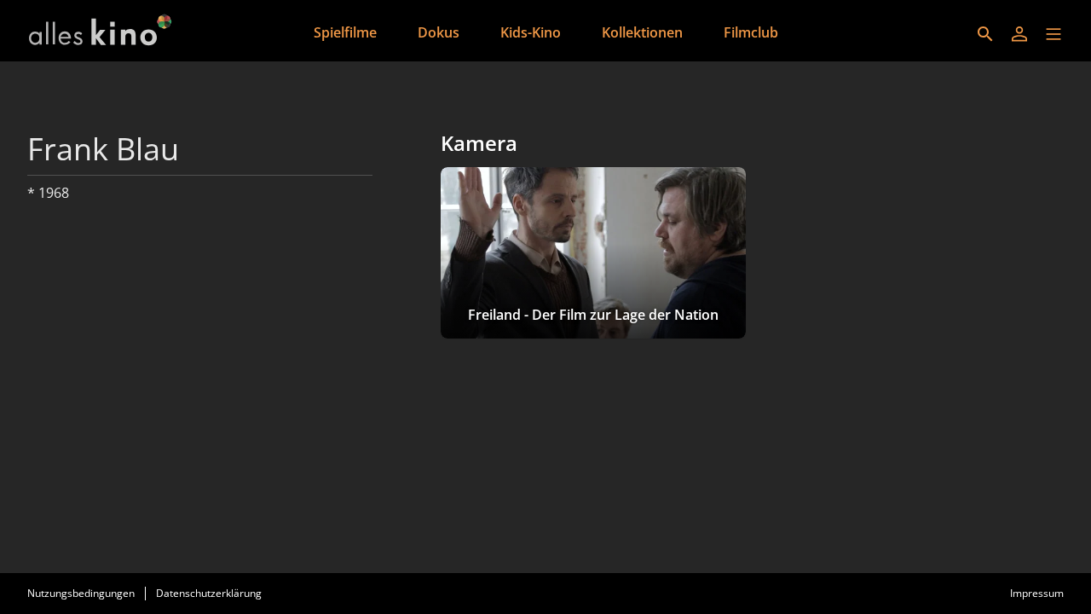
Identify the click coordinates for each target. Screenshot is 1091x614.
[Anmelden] (1019, 34)
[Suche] (985, 34)
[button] (1053, 34)
